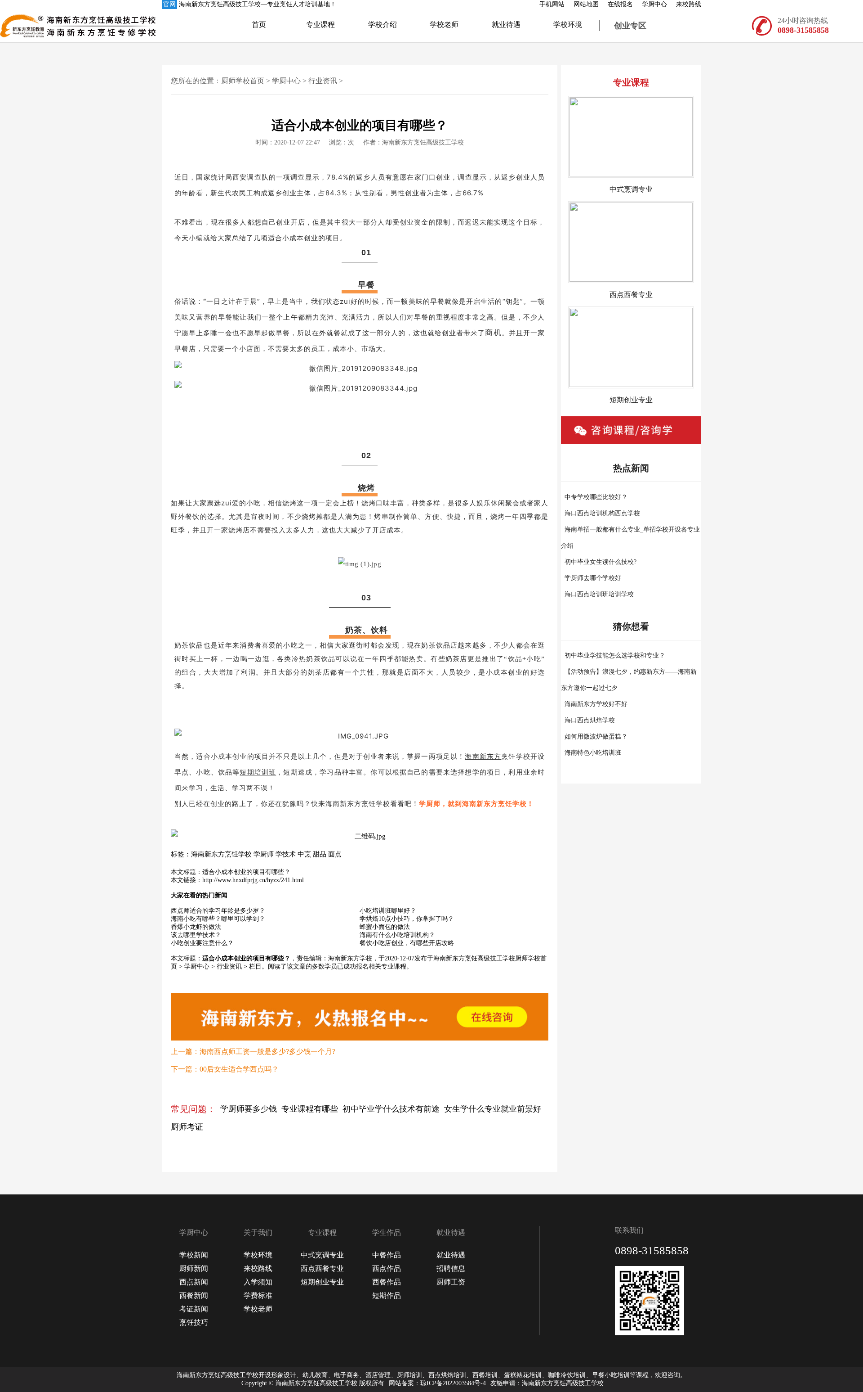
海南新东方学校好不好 (596, 704)
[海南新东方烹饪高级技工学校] (40, 26)
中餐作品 (386, 1255)
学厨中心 (654, 4)
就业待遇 (506, 24)
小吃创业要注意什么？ (202, 943)
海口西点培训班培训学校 (599, 594)
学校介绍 (382, 24)
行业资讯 (322, 81)
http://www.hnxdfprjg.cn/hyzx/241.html (253, 880)
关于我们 (258, 1232)
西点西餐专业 (322, 1268)
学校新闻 (193, 1255)
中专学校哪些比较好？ (596, 497)
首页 (259, 24)
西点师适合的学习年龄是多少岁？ (218, 910)
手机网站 (552, 4)
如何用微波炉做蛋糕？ (596, 736)
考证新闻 (193, 1309)
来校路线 (688, 4)
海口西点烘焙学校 (590, 720)
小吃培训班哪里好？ (388, 910)
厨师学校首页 (242, 81)
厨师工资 (450, 1282)
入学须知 (258, 1282)
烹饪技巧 (193, 1322)
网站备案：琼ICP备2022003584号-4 (437, 1383)
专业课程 (320, 24)
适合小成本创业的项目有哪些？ (246, 872)
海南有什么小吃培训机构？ (397, 935)
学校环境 (567, 24)
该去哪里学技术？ (196, 935)
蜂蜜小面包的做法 (385, 926)
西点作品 (386, 1268)
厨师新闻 (193, 1268)
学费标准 (258, 1295)
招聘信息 (450, 1268)
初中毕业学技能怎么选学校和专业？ (615, 655)
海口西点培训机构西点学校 (602, 513)
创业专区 (630, 25)
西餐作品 (386, 1282)
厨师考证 (187, 1126)
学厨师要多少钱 (248, 1108)
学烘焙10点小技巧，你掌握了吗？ (407, 918)
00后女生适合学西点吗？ (239, 1069)
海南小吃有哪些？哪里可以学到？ (218, 918)
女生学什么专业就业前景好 (492, 1108)
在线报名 (620, 4)
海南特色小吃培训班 (593, 752)
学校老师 (444, 24)
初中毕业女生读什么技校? (600, 562)
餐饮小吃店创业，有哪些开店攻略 (407, 943)
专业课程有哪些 (309, 1108)
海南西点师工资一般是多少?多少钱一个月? (267, 1051)
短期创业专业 (322, 1282)
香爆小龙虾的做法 (196, 926)
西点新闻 (193, 1282)
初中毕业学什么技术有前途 (391, 1108)
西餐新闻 (193, 1295)
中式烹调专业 (322, 1255)
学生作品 (386, 1232)
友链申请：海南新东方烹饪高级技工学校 (547, 1383)
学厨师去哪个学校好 (593, 578)
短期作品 (386, 1295)
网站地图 (586, 4)
